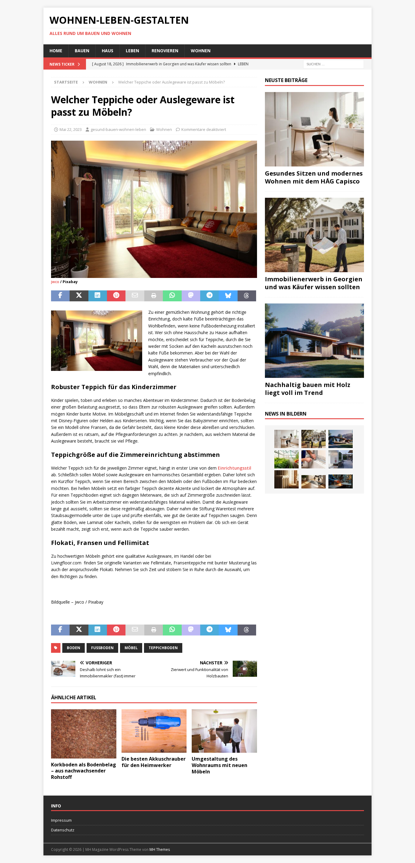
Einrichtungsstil (234, 468)
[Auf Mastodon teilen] (191, 295)
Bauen (82, 50)
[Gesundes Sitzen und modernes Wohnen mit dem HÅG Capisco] (314, 129)
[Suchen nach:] (333, 64)
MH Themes (159, 849)
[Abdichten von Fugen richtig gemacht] (313, 459)
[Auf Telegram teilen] (209, 295)
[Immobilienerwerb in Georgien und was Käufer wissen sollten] (314, 235)
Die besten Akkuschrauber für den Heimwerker (154, 762)
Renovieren (165, 50)
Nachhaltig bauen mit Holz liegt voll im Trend (307, 389)
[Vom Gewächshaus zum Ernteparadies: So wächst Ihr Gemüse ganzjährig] (286, 459)
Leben (132, 50)
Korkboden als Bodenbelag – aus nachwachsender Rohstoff (83, 771)
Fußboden (102, 647)
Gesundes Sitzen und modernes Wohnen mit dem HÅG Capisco (314, 177)
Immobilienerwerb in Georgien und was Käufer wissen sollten (313, 283)
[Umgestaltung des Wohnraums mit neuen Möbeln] (224, 731)
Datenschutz (62, 830)
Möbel (131, 647)
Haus (107, 50)
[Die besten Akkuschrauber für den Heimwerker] (154, 731)
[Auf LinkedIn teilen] (97, 295)
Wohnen (201, 50)
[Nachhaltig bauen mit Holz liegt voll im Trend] (314, 340)
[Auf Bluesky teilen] (228, 295)
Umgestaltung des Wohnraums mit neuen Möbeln (219, 765)
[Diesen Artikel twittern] (79, 295)
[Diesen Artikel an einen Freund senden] (134, 295)
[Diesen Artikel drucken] (153, 295)
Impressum (61, 820)
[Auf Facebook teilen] (60, 295)
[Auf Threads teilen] (247, 295)
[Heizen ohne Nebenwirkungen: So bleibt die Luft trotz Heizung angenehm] (286, 479)
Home (56, 50)
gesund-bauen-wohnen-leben (118, 129)
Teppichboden (163, 647)
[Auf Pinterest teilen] (116, 295)
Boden (73, 647)
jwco (55, 281)
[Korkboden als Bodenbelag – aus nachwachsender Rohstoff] (83, 733)
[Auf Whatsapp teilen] (172, 295)
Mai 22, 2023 (71, 129)
